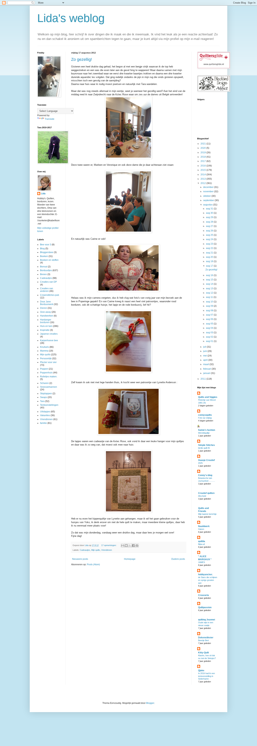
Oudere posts (178, 559)
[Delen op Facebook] (133, 545)
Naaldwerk (204, 526)
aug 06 (210, 319)
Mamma (44, 350)
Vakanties (45, 415)
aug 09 (210, 306)
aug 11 (210, 297)
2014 (203, 174)
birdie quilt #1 (204, 448)
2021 (203, 143)
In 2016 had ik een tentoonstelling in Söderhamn (206, 676)
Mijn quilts (95, 550)
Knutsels (44, 347)
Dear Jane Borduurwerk (46, 303)
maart (206, 364)
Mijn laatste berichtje (207, 514)
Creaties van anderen (46, 289)
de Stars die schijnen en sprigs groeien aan (207, 580)
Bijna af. (201, 544)
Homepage (129, 559)
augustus (208, 204)
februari (207, 369)
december (208, 187)
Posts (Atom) (93, 564)
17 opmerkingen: (109, 545)
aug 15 (210, 279)
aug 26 (210, 230)
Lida (43, 193)
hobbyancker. (205, 574)
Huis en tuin (46, 326)
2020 (203, 148)
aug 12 (210, 292)
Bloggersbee (46, 252)
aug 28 (210, 221)
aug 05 (210, 323)
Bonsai (43, 266)
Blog (42, 248)
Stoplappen (46, 393)
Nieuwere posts (80, 559)
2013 (203, 179)
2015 (203, 170)
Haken (201, 529)
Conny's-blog (205, 475)
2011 (203, 379)
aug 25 (210, 235)
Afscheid (202, 496)
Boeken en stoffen (49, 260)
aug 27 (210, 226)
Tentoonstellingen (49, 405)
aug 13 (210, 288)
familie (43, 423)
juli (205, 347)
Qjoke (201, 670)
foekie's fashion (206, 430)
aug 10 (210, 301)
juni (205, 351)
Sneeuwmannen (48, 387)
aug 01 (210, 341)
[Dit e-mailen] (123, 545)
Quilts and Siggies (207, 397)
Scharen (44, 383)
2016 (203, 165)
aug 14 (210, 284)
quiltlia (201, 541)
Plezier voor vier (48, 362)
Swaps (43, 397)
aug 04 (210, 328)
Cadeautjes (85, 550)
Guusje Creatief (206, 460)
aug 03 (210, 332)
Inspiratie (44, 330)
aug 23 (210, 244)
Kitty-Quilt (203, 652)
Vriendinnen (106, 550)
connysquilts (205, 415)
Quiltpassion (204, 607)
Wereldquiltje (204, 433)
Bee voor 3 (45, 244)
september (209, 200)
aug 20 (210, 257)
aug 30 (210, 213)
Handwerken (46, 315)
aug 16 (210, 275)
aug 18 (210, 261)
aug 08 (210, 310)
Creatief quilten (206, 493)
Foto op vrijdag (205, 418)
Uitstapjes (45, 411)
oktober (207, 196)
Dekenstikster (205, 637)
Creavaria (203, 595)
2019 (203, 152)
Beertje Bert (203, 640)
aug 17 (210, 266)
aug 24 (210, 239)
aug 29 (210, 217)
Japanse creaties (49, 334)
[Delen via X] (130, 545)
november (208, 191)
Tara (42, 401)
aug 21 (210, 252)
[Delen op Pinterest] (137, 545)
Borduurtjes (46, 270)
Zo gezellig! (81, 59)
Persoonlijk (46, 358)
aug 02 (210, 337)
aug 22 (210, 248)
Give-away (45, 312)
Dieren (43, 308)
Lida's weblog (71, 18)
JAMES (201, 562)
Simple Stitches (206, 445)
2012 (203, 183)
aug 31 (210, 208)
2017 (203, 161)
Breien (43, 274)
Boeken (44, 256)
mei (205, 355)
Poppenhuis (46, 372)
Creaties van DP (48, 282)
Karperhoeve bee (49, 340)
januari (207, 373)
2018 (203, 157)
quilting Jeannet (206, 619)
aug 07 (210, 315)
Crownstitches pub (49, 295)
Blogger (150, 703)
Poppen (44, 369)
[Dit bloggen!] (126, 545)
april (205, 360)
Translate (49, 119)
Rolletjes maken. (48, 376)
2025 (200, 463)
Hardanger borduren (45, 321)
